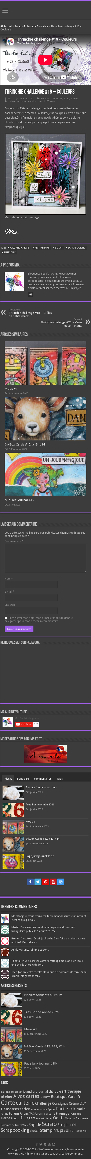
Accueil (7, 26)
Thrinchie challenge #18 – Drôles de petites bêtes (30, 313)
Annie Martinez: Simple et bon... (30, 949)
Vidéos (74, 98)
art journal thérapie (47, 1091)
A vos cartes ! (27, 1096)
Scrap (18, 26)
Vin (85, 1131)
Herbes (6, 1118)
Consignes (60, 1103)
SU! (66, 1130)
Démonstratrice (15, 1109)
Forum (14, 1113)
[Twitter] (37, 882)
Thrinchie (10, 252)
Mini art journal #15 (19, 500)
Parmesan (82, 1118)
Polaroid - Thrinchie (36, 26)
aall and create (19, 247)
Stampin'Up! (51, 1130)
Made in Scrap (44, 1118)
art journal (25, 1091)
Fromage (62, 1113)
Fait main (77, 1109)
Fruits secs (75, 1114)
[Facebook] (30, 882)
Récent (8, 778)
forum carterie (44, 1113)
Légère (30, 1118)
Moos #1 (11, 389)
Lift (20, 1117)
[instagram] (60, 882)
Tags (60, 778)
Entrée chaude (39, 1109)
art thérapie (42, 247)
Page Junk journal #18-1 (40, 856)
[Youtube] (53, 882)
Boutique (59, 1096)
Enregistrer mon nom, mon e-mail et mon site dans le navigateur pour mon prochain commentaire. (39, 619)
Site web (10, 604)
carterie (25, 1103)
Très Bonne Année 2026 (40, 804)
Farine (4, 1113)
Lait (14, 1118)
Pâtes (24, 1125)
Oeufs (58, 1117)
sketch (34, 1131)
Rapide (34, 1124)
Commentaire (14, 541)
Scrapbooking (76, 247)
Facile (62, 1108)
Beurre (46, 1097)
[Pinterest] (45, 882)
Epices (51, 1109)
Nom (9, 578)
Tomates (76, 1131)
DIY (82, 1103)
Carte (8, 1102)
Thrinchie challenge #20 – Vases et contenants (61, 322)
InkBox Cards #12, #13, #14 (25, 444)
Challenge (43, 1103)
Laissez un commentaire (22, 101)
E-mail (9, 591)
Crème (74, 1104)
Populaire (23, 778)
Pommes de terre (11, 1125)
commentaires (42, 778)
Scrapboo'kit (68, 1125)
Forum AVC (26, 1113)
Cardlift (74, 1097)
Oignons (70, 1118)
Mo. (10, 98)
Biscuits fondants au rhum (41, 787)
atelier (7, 1096)
